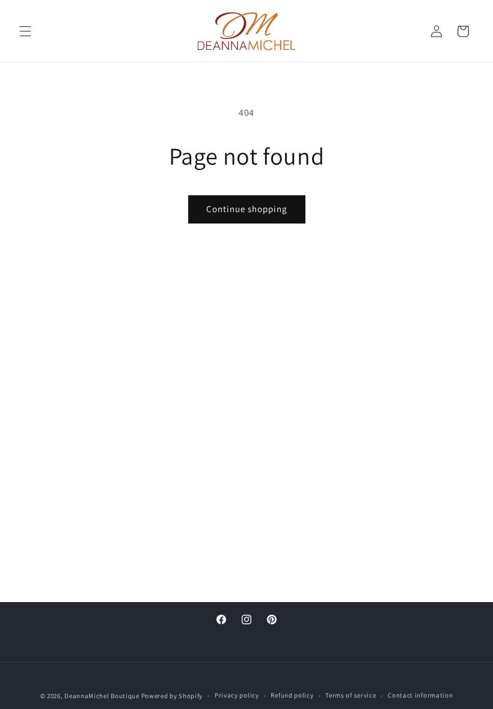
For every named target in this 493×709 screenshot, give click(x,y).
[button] (25, 31)
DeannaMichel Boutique (101, 696)
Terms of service (350, 695)
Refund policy (292, 695)
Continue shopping (246, 209)
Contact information (420, 695)
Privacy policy (237, 695)
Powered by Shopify (172, 696)
